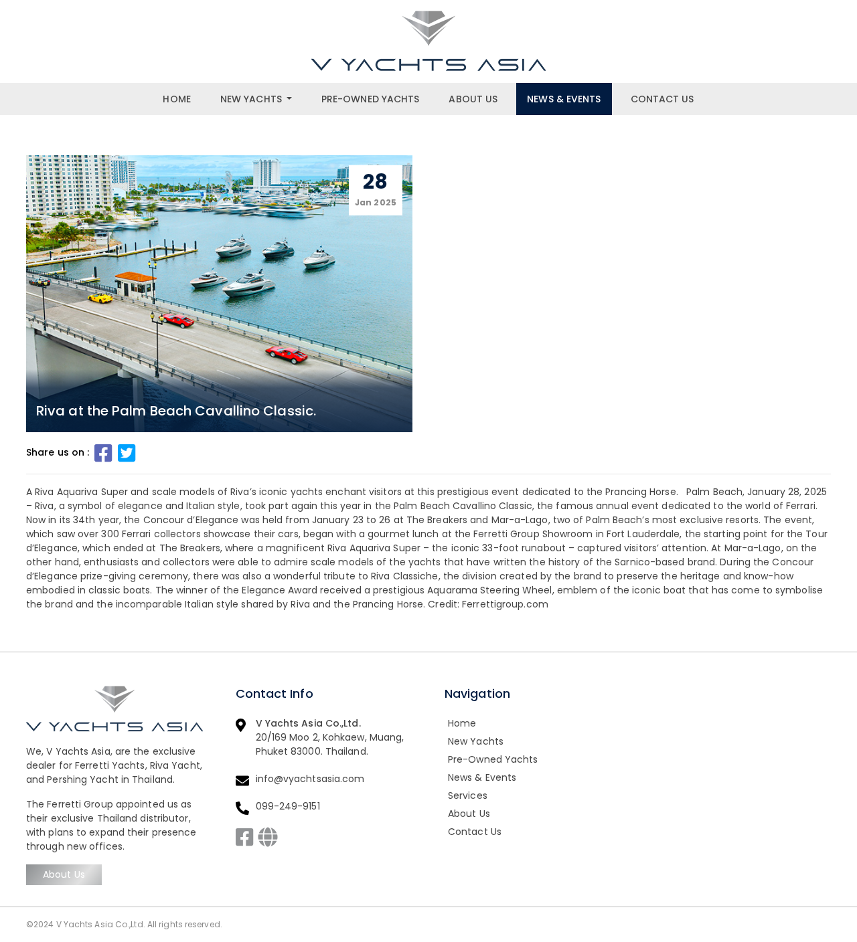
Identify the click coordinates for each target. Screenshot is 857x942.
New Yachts (251, 99)
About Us (473, 99)
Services (467, 795)
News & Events (564, 99)
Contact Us (662, 99)
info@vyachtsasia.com (310, 778)
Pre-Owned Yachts (370, 99)
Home (176, 99)
